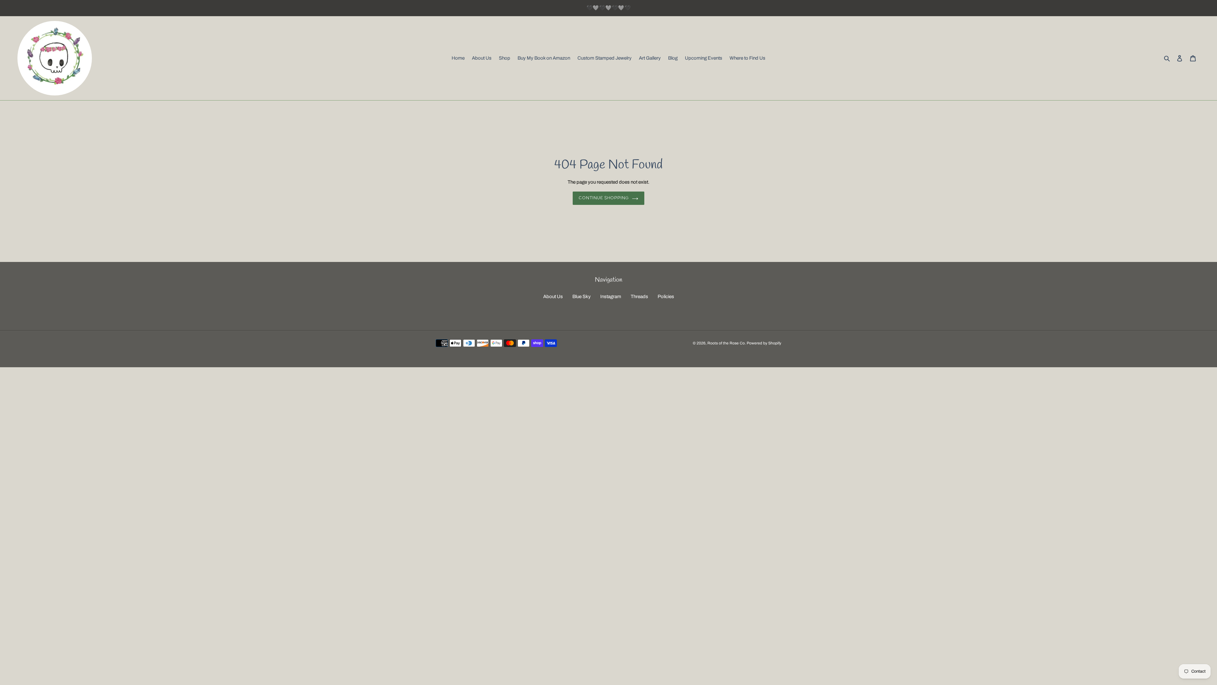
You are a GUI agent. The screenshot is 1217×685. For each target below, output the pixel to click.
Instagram (610, 296)
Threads (639, 296)
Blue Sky (581, 296)
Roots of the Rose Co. (726, 343)
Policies (666, 296)
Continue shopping (604, 198)
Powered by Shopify (764, 343)
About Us (553, 296)
